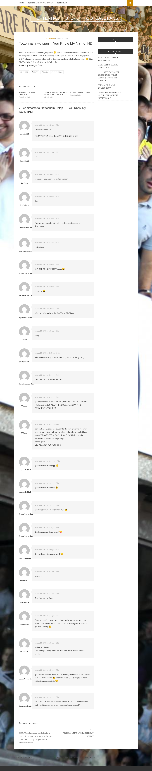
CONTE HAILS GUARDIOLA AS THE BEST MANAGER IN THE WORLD (109, 95)
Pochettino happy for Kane (80, 92)
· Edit (57, 125)
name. (45, 71)
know (35, 71)
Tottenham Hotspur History (40, 3)
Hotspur (24, 71)
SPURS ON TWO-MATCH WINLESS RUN (108, 59)
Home (21, 3)
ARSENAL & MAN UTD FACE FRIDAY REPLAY (78, 735)
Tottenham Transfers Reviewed (27, 93)
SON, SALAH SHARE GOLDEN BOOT (106, 86)
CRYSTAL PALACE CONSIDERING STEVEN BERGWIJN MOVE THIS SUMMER (108, 76)
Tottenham (62, 3)
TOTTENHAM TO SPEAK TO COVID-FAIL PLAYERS (56, 93)
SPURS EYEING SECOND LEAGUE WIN (108, 66)
